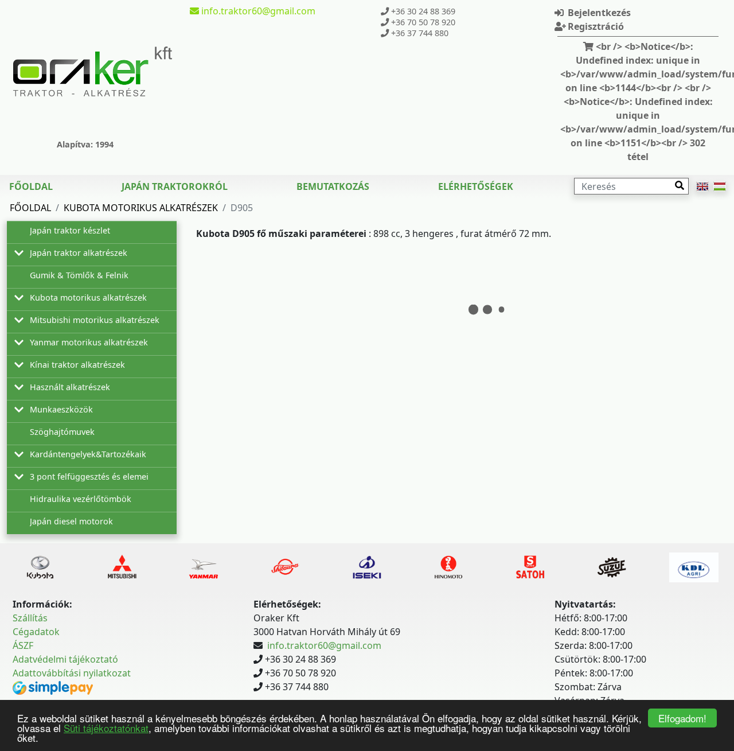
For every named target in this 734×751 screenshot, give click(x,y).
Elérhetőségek (475, 186)
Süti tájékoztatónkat (106, 728)
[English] (702, 186)
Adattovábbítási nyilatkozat (72, 673)
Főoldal (31, 186)
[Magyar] (719, 186)
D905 (242, 207)
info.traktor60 (257, 11)
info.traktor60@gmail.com (324, 645)
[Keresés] (679, 185)
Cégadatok (36, 631)
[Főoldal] (92, 71)
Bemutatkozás (332, 186)
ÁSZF (23, 645)
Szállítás (30, 618)
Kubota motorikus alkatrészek (141, 207)
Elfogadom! (682, 718)
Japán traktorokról (175, 186)
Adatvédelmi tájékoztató (65, 659)
